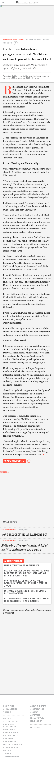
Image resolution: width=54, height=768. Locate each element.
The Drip (7, 712)
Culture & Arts (10, 735)
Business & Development (13, 40)
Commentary (9, 730)
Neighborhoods (10, 747)
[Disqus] (27, 652)
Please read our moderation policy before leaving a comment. (27, 611)
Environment (9, 741)
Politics (7, 718)
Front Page (8, 706)
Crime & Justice (10, 732)
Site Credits (35, 728)
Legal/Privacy (37, 718)
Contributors (37, 709)
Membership (36, 721)
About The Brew (38, 706)
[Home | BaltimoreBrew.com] (27, 2)
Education (8, 738)
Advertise (35, 715)
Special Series (10, 709)
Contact (34, 712)
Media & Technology (12, 744)
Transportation (9, 530)
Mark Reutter (35, 40)
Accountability (10, 721)
